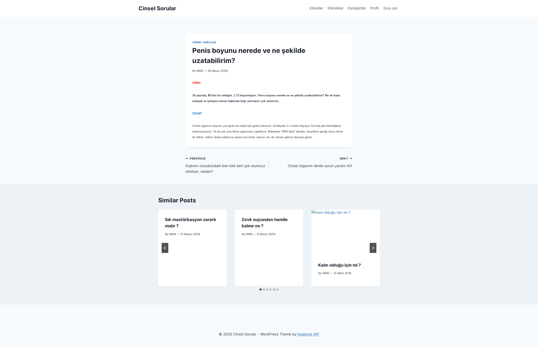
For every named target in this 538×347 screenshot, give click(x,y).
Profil (374, 8)
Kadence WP (308, 334)
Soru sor (390, 8)
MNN (199, 70)
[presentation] (345, 232)
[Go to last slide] (165, 248)
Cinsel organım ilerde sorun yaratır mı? (320, 162)
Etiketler (316, 8)
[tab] (261, 289)
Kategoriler (357, 8)
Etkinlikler (336, 8)
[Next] (373, 248)
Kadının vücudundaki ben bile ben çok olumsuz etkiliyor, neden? (225, 165)
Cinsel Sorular (204, 42)
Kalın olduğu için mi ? (339, 265)
